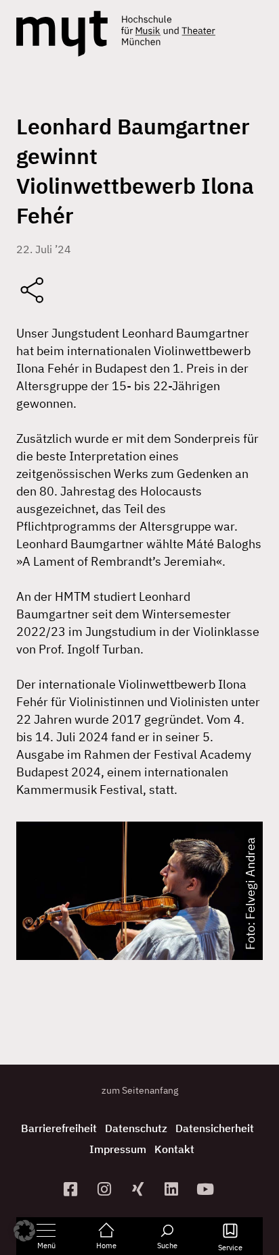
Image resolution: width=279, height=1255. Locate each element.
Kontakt (174, 1149)
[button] (24, 1230)
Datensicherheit (214, 1128)
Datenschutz (136, 1128)
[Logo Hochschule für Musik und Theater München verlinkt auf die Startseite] (62, 34)
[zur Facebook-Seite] (72, 1189)
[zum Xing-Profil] (139, 1189)
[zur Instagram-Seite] (105, 1189)
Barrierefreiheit (59, 1128)
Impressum (117, 1149)
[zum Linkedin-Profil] (173, 1189)
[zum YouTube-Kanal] (207, 1189)
